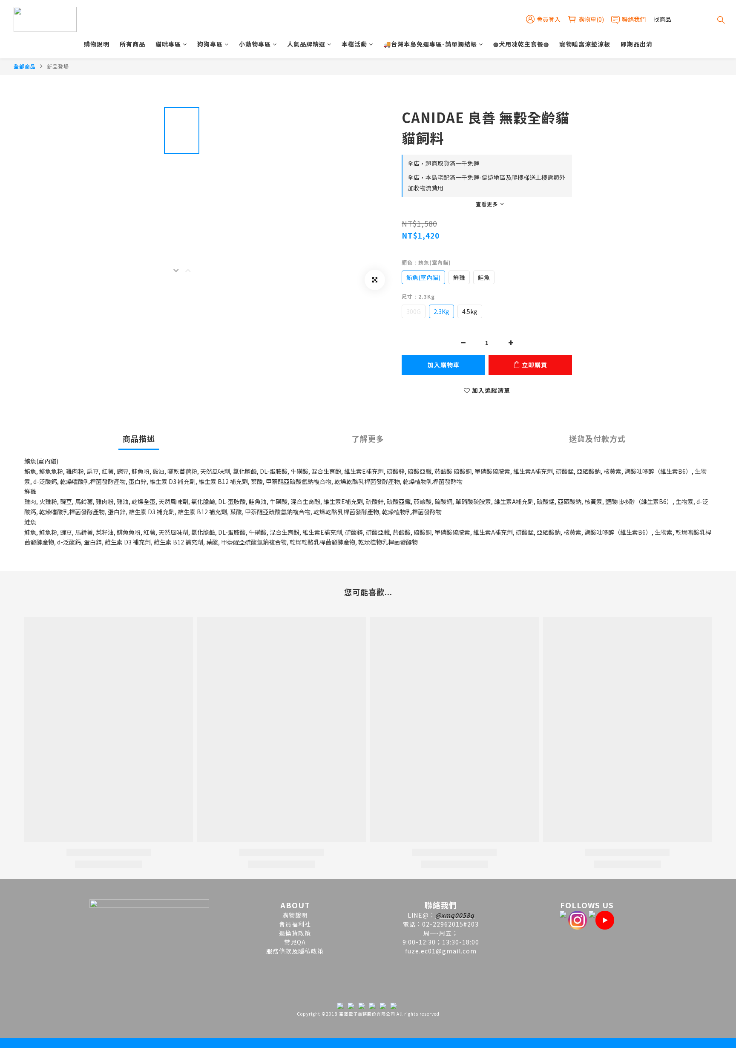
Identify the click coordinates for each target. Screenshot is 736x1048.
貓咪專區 (168, 44)
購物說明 (96, 44)
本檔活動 (354, 44)
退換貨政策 (295, 933)
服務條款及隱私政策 (295, 951)
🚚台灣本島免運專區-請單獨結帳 (430, 44)
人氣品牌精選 (306, 44)
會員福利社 (295, 924)
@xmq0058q (454, 915)
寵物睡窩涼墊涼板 (584, 44)
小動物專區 (255, 44)
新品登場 (58, 66)
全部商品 (25, 66)
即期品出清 (637, 44)
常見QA (295, 942)
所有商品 (132, 44)
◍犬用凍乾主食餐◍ (521, 44)
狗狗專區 (210, 44)
